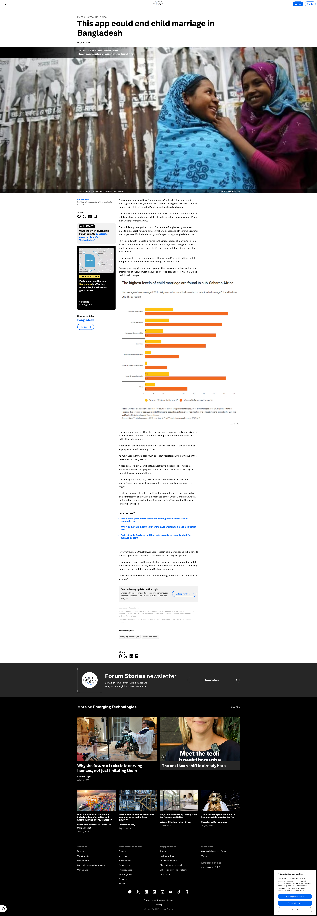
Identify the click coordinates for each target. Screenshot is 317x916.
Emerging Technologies (92, 17)
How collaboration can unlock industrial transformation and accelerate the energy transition (94, 817)
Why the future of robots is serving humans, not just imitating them (109, 768)
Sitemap (158, 905)
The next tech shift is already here (194, 765)
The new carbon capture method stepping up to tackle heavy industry (136, 817)
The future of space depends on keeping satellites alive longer (218, 815)
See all (235, 707)
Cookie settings (295, 910)
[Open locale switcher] (3, 908)
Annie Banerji (83, 199)
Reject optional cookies (295, 896)
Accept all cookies (295, 903)
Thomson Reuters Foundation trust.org (105, 54)
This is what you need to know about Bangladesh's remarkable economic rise (154, 520)
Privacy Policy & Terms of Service (158, 900)
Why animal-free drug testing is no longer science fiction (178, 815)
